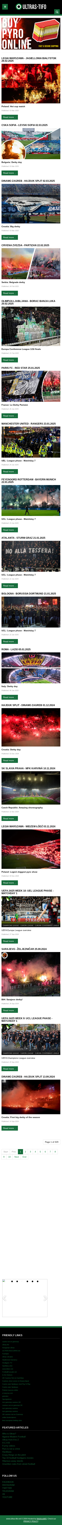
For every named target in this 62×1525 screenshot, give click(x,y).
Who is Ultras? (9, 1433)
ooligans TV (7, 1363)
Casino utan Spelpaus (10, 1387)
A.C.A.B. (6, 1442)
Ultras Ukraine (7, 1357)
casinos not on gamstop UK (12, 1405)
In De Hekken (7, 1375)
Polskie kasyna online (10, 1390)
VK (3, 1494)
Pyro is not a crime (11, 1449)
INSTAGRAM (8, 1485)
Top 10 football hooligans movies (17, 1458)
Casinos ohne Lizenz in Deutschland (15, 1381)
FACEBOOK (8, 1482)
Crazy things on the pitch (14, 1455)
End (24, 1157)
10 (9, 1157)
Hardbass (6, 1452)
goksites (5, 1396)
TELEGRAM (8, 1491)
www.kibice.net (7, 1369)
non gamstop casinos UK (11, 1402)
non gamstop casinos (10, 1408)
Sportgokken (7, 1399)
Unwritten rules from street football (18, 1464)
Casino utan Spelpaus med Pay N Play (16, 1384)
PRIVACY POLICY (30, 1521)
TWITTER (7, 1488)
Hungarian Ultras (8, 1348)
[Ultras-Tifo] (31, 6)
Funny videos (8, 1446)
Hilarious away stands (12, 1461)
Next (16, 1157)
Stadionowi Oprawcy (9, 1360)
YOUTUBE (7, 1497)
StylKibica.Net (7, 1366)
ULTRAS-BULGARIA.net (11, 1351)
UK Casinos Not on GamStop (13, 1378)
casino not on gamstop (10, 1342)
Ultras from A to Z (10, 1439)
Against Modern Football (14, 1436)
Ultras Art (5, 1345)
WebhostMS (42, 1519)
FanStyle (5, 1354)
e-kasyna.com (7, 1393)
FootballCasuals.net (9, 1372)
